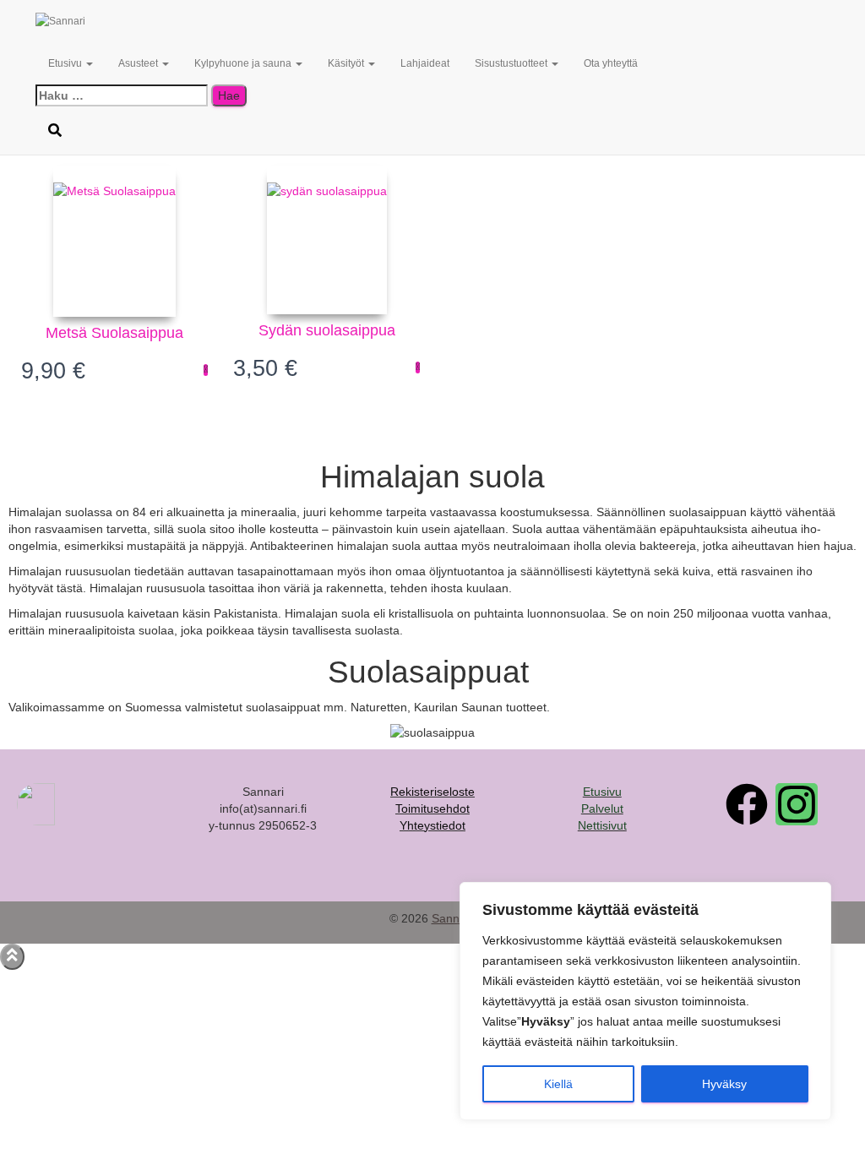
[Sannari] (153, 21)
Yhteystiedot (432, 825)
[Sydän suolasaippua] (327, 240)
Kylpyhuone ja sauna (244, 63)
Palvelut (602, 808)
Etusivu (66, 63)
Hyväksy (724, 1084)
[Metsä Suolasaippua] (114, 241)
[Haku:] (121, 95)
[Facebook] (747, 804)
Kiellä (558, 1084)
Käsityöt (347, 63)
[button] (88, 63)
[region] (645, 1001)
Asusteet (139, 63)
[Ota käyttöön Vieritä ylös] (12, 957)
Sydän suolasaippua (326, 330)
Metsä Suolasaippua (114, 332)
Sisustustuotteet (512, 63)
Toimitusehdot (432, 808)
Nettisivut (602, 825)
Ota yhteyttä (611, 63)
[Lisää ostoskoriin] (206, 370)
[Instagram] (796, 804)
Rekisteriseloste (432, 791)
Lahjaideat (424, 63)
